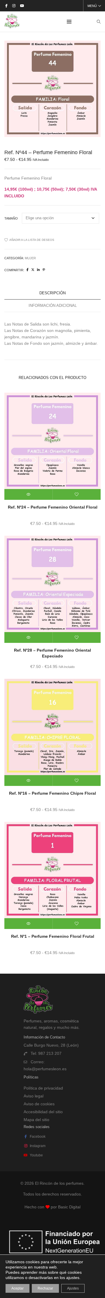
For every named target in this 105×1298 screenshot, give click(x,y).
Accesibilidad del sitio (43, 1111)
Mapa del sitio (36, 1119)
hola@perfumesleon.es (45, 1068)
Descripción (52, 293)
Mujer (30, 258)
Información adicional (53, 305)
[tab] (52, 293)
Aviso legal (33, 1096)
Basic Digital (69, 1207)
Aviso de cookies (39, 1104)
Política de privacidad (43, 1088)
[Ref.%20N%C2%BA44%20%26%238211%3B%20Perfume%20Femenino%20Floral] (27, 269)
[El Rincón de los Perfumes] (12, 26)
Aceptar (17, 1288)
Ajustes (73, 1288)
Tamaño (11, 218)
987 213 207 (50, 1053)
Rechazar (45, 1288)
